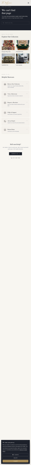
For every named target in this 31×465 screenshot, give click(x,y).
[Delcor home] (7, 2)
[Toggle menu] (28, 3)
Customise (16, 454)
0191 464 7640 (16, 158)
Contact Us (14, 153)
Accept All (15, 461)
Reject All (15, 457)
